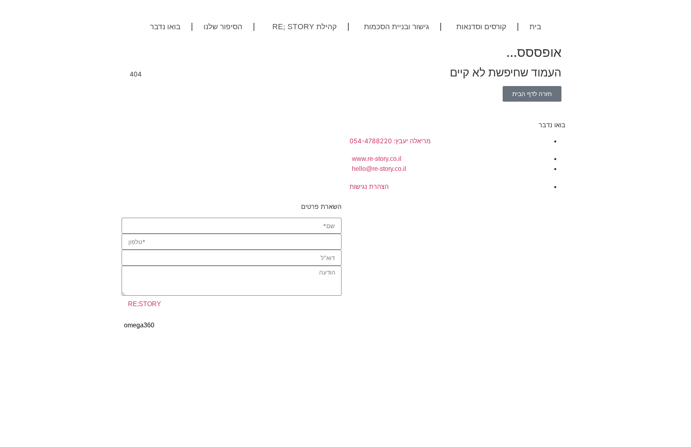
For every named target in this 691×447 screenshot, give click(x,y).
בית (535, 27)
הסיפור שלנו (223, 27)
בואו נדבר (165, 27)
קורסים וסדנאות (481, 27)
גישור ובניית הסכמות (396, 27)
